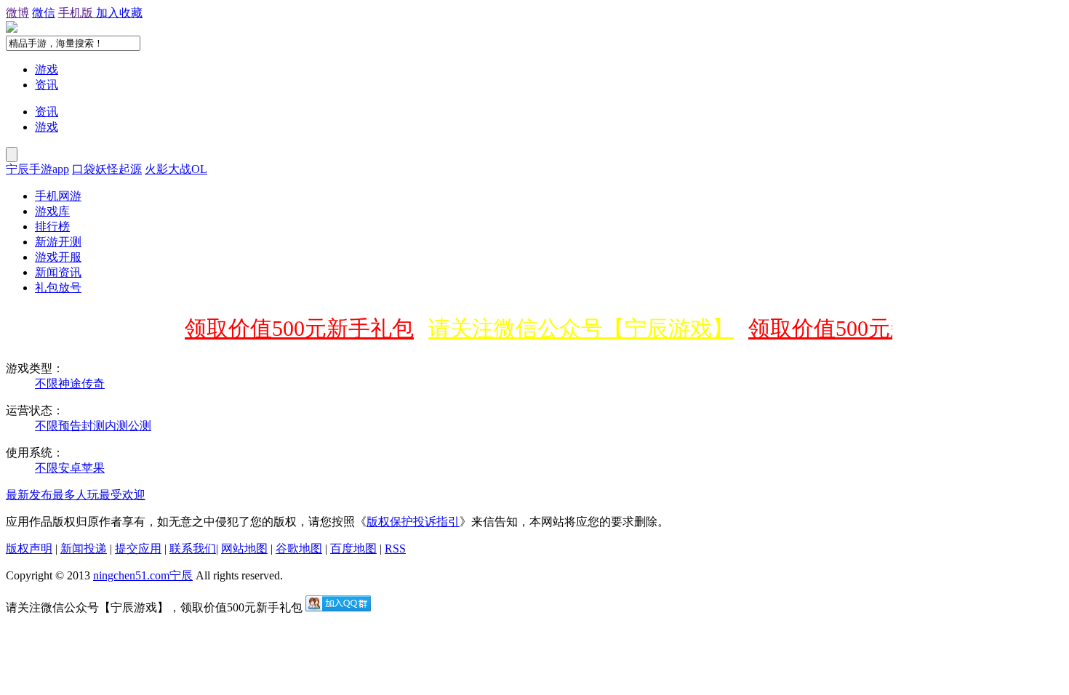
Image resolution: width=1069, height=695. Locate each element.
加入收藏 (119, 13)
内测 (116, 425)
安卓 (69, 468)
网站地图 (244, 548)
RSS (395, 548)
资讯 (46, 85)
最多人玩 (75, 495)
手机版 (77, 13)
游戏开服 (58, 257)
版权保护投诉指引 (413, 521)
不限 (46, 383)
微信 (43, 13)
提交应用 (138, 548)
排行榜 (52, 226)
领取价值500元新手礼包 (294, 328)
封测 (93, 425)
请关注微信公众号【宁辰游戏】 (576, 328)
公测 (139, 425)
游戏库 (52, 211)
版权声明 (29, 548)
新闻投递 (83, 548)
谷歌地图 (299, 548)
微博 (17, 13)
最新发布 (29, 495)
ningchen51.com (131, 575)
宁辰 (181, 575)
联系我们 (192, 548)
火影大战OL (176, 169)
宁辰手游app (37, 169)
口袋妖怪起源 (107, 169)
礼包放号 (58, 287)
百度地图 (353, 548)
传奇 (93, 383)
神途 (69, 383)
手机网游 (58, 196)
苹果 (93, 468)
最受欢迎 (122, 495)
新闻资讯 (58, 272)
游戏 (46, 69)
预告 (69, 425)
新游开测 (58, 242)
